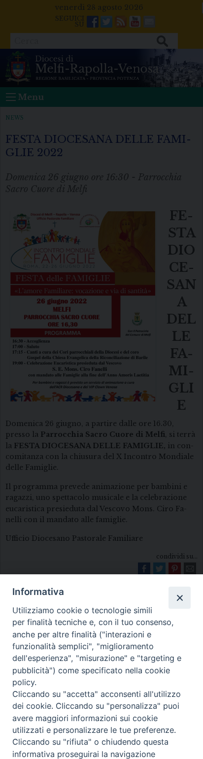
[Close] (179, 597)
